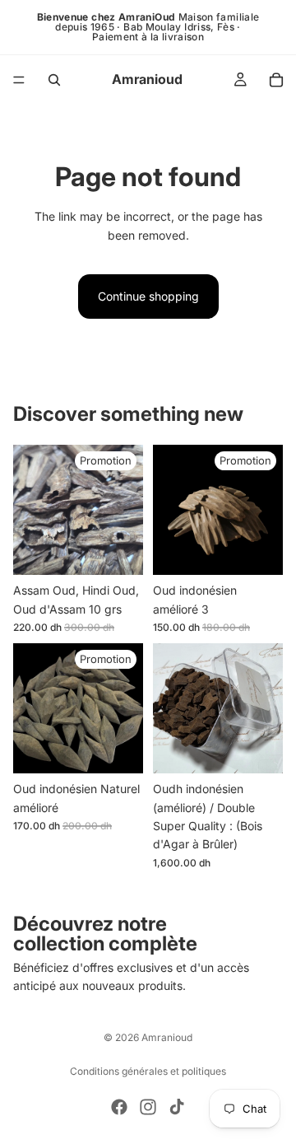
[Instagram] (148, 1107)
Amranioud (166, 1037)
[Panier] (276, 80)
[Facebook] (119, 1107)
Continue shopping (148, 296)
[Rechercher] (54, 80)
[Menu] (19, 80)
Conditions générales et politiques (148, 1071)
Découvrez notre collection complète (105, 933)
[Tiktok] (177, 1107)
